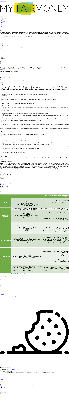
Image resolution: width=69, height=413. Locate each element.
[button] (34, 33)
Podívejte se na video (2, 184)
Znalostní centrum (2, 17)
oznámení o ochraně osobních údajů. (15, 369)
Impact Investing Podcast (4, 18)
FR (1, 25)
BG (1, 27)
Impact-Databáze (3, 21)
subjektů (17, 296)
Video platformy (1, 379)
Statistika (1, 373)
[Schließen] (0, 193)
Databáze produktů (3, 20)
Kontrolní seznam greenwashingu (5, 19)
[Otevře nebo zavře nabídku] (1, 16)
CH (1, 26)
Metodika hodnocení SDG (2, 65)
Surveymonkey (2, 386)
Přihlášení (2, 22)
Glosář (0, 191)
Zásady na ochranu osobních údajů (3, 392)
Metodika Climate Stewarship (2, 69)
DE (1, 24)
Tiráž (6, 392)
